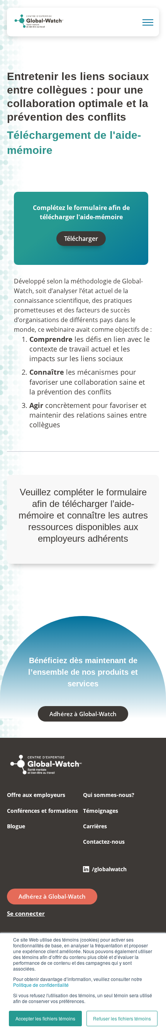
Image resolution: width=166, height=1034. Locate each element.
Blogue (16, 826)
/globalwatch (109, 869)
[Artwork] (45, 773)
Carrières (95, 826)
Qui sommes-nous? (108, 795)
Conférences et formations (42, 810)
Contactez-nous (104, 841)
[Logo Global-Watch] (39, 22)
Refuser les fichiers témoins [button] (122, 1018)
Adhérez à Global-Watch (83, 714)
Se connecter (26, 913)
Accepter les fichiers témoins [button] (45, 1018)
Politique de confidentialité (41, 984)
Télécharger (81, 238)
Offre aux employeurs (36, 795)
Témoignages (100, 810)
